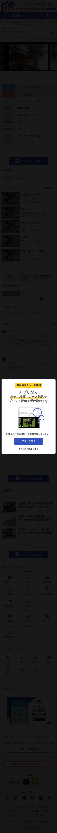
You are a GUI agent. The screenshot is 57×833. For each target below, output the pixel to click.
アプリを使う (28, 441)
